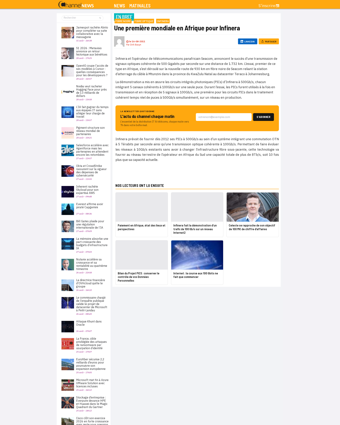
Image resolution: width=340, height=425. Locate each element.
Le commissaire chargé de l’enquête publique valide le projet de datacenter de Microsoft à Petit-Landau (91, 304)
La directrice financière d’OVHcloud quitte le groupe (90, 283)
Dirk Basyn (135, 44)
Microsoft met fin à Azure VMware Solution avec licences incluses (92, 383)
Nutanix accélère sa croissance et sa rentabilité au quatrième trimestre (91, 264)
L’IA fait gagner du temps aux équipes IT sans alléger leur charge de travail (92, 111)
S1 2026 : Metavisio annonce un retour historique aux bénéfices (91, 51)
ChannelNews (76, 4)
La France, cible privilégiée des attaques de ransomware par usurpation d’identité (91, 343)
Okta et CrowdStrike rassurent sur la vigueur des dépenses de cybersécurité (91, 170)
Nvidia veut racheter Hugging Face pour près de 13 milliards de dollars (91, 91)
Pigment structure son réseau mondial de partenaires (90, 131)
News (119, 5)
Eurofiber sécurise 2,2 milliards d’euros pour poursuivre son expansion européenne (91, 364)
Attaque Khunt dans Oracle (89, 323)
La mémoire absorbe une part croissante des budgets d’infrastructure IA (92, 243)
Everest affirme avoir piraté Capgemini (89, 205)
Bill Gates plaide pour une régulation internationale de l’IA (90, 224)
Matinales (140, 5)
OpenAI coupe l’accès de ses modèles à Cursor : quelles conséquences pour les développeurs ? (92, 70)
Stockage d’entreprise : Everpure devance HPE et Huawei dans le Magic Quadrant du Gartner (91, 402)
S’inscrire (267, 5)
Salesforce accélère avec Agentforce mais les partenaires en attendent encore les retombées (92, 149)
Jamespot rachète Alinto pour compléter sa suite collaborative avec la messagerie (92, 32)
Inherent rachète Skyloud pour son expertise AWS (87, 190)
